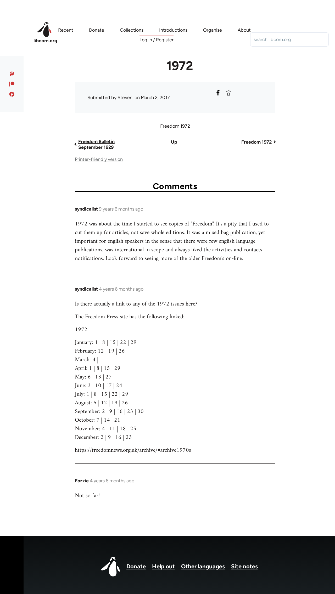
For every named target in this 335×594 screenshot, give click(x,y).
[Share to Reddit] (228, 92)
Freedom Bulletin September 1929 (96, 144)
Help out (163, 566)
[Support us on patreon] (11, 84)
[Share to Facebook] (218, 92)
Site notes (244, 566)
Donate (136, 566)
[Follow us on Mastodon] (11, 74)
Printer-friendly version (99, 159)
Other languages (203, 566)
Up (174, 142)
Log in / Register (156, 40)
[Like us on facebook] (11, 94)
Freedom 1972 (175, 126)
